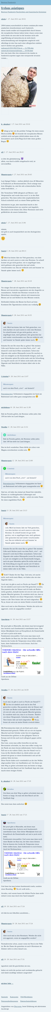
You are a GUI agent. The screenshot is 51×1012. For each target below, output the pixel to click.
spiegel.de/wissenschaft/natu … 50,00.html (17, 51)
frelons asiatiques (12, 8)
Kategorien (14, 997)
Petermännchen (7, 394)
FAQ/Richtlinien (26, 997)
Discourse (17, 1006)
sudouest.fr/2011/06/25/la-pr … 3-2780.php (17, 48)
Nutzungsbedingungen (9, 1001)
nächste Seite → (7, 983)
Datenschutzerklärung (28, 1001)
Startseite (4, 997)
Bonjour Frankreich (8, 2)
